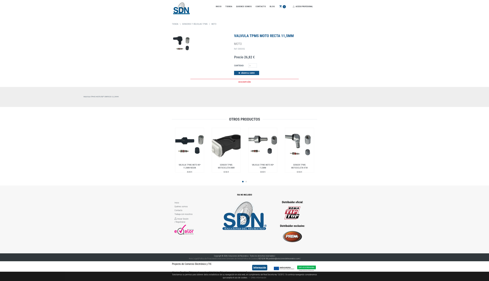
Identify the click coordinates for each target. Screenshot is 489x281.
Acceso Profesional (304, 6)
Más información (259, 277)
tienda (175, 24)
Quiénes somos (181, 206)
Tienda (228, 6)
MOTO (213, 24)
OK (249, 277)
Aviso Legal (193, 258)
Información (259, 267)
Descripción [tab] (244, 82)
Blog (272, 6)
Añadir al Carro (248, 73)
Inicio (219, 6)
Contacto (261, 6)
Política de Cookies (250, 258)
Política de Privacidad (207, 258)
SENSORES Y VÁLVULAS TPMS (195, 24)
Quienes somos (244, 6)
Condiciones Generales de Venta (228, 258)
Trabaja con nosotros (183, 214)
